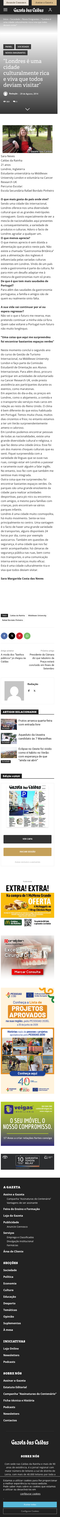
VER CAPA (27, 838)
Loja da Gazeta (13, 1215)
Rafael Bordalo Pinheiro (12, 620)
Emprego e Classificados (20, 1237)
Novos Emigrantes (30, 19)
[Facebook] (4, 636)
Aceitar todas (30, 1504)
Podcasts (9, 1362)
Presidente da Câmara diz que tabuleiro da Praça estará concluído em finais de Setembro (41, 661)
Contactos (10, 1420)
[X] (11, 636)
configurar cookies (30, 1493)
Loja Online (11, 1348)
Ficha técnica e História (18, 1400)
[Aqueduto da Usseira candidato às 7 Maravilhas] (9, 738)
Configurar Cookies (30, 1511)
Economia (9, 1283)
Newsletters (11, 1355)
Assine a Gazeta (13, 1194)
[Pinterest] (19, 636)
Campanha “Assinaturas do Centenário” (29, 1198)
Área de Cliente (13, 1251)
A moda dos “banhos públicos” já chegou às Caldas (13, 658)
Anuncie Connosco (17, 1226)
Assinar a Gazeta (14, 1380)
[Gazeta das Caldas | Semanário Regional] (29, 10)
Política (8, 1277)
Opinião (8, 1316)
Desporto (9, 1303)
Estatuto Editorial (15, 1387)
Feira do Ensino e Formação (21, 1209)
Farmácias (12, 1245)
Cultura (8, 1290)
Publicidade (11, 1222)
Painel (8, 46)
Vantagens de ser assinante (22, 1202)
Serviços (8, 1233)
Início (5, 19)
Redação (13, 93)
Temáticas (10, 1310)
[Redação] (6, 94)
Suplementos (12, 1323)
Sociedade (15, 19)
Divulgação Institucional (20, 1241)
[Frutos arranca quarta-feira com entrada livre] (9, 724)
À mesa (8, 1330)
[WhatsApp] (27, 636)
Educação (9, 1297)
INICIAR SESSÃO (28, 851)
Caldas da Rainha (17, 615)
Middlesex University (37, 615)
